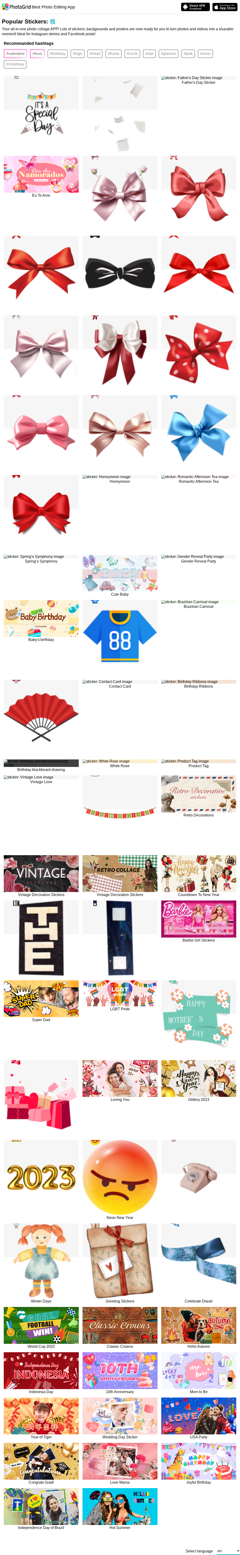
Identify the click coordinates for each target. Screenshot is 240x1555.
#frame (113, 54)
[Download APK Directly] (195, 7)
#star (149, 54)
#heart (95, 54)
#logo (77, 54)
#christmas (15, 64)
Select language (199, 1551)
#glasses (168, 54)
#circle (132, 54)
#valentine (15, 54)
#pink (188, 54)
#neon (205, 54)
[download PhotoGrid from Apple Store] (225, 7)
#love (37, 54)
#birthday (57, 54)
